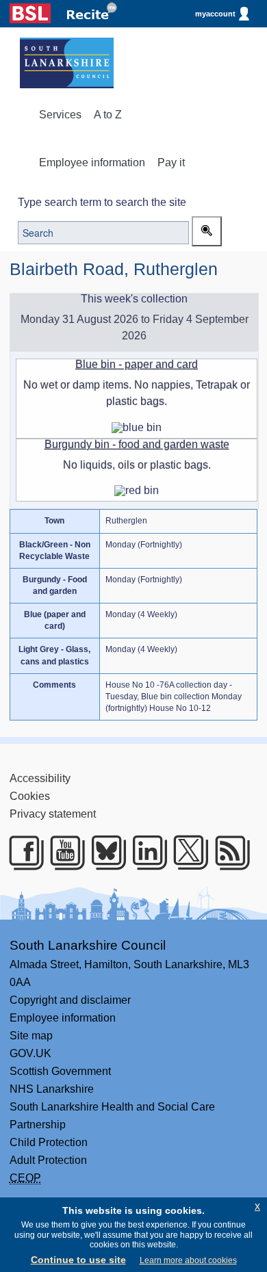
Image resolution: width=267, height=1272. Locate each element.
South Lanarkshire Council (88, 945)
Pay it (171, 162)
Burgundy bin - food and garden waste (136, 444)
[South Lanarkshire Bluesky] (104, 852)
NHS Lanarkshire (52, 1089)
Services (60, 114)
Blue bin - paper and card (136, 364)
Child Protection (49, 1142)
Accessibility (40, 778)
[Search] (207, 231)
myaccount (215, 14)
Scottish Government (60, 1071)
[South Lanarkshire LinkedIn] (145, 852)
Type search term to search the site (102, 202)
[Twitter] (186, 852)
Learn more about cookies (188, 1260)
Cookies (30, 796)
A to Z (108, 114)
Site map (31, 1035)
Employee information (92, 162)
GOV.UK (30, 1053)
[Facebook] (22, 852)
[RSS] (228, 852)
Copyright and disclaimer (70, 1000)
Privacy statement (53, 814)
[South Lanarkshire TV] (63, 852)
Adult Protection (48, 1160)
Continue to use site (78, 1259)
